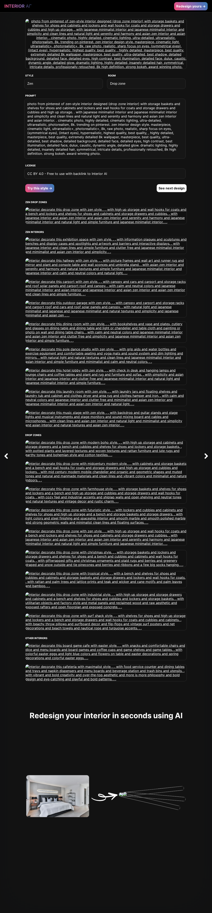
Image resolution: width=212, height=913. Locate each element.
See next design (172, 188)
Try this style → (39, 188)
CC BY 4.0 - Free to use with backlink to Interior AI (67, 174)
